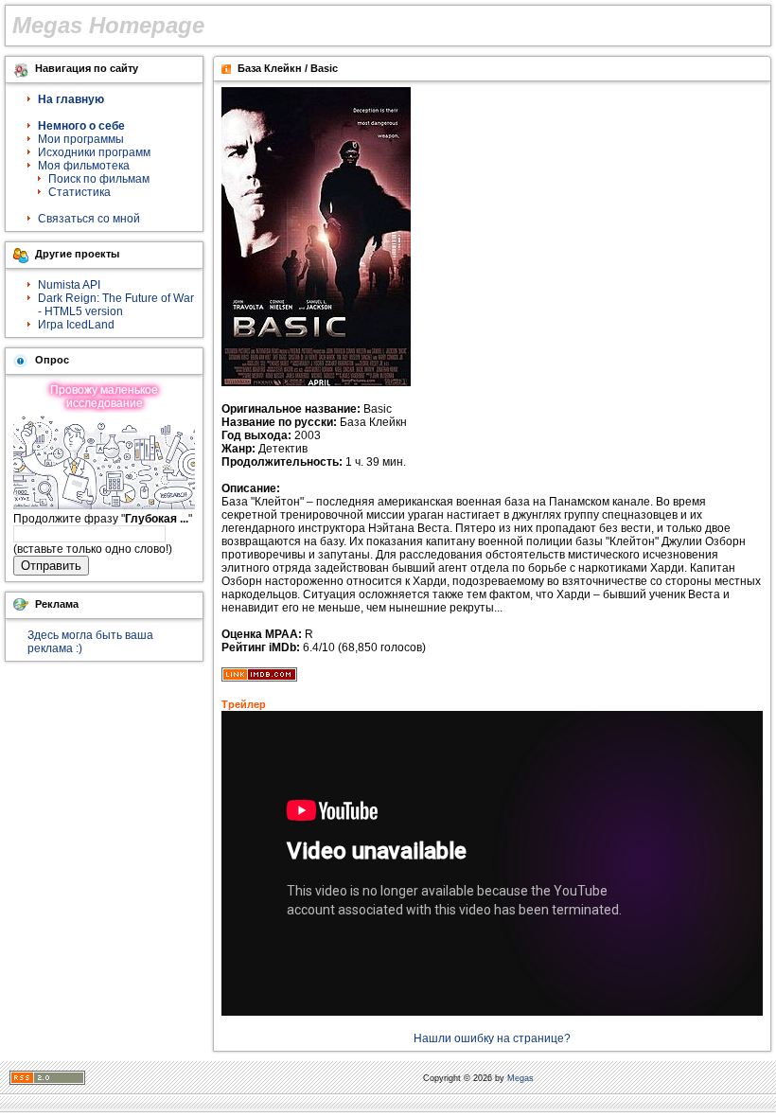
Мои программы (81, 139)
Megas (520, 1078)
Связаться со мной (89, 218)
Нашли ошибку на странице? (492, 1038)
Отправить (51, 565)
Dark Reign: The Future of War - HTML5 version (116, 305)
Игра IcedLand (76, 324)
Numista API (69, 285)
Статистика (79, 192)
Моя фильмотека (84, 165)
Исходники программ (94, 152)
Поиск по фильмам (99, 179)
